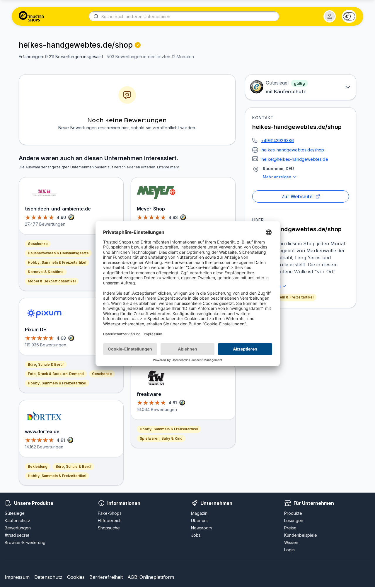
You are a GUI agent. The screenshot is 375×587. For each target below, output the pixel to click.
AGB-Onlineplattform (150, 577)
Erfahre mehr (168, 167)
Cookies (76, 577)
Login (289, 549)
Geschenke (38, 243)
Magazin (199, 513)
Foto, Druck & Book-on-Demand (56, 374)
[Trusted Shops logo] (31, 16)
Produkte (293, 513)
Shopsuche (109, 527)
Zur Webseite (297, 196)
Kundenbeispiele (300, 535)
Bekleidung (37, 466)
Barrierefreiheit (106, 577)
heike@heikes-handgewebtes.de (295, 159)
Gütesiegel (15, 513)
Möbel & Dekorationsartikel (52, 281)
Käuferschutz (17, 520)
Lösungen (293, 520)
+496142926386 (277, 140)
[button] (329, 16)
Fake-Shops (110, 513)
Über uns (200, 520)
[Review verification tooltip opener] (138, 45)
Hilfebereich (110, 520)
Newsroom (201, 527)
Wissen (291, 542)
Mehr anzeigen (277, 177)
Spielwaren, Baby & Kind (161, 438)
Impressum (17, 577)
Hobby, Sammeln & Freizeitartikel (284, 297)
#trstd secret (17, 535)
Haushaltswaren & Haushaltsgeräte (58, 253)
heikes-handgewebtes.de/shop (293, 149)
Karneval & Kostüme (46, 272)
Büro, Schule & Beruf (46, 364)
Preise (290, 527)
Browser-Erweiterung (25, 542)
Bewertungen (18, 527)
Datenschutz (48, 577)
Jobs (196, 535)
